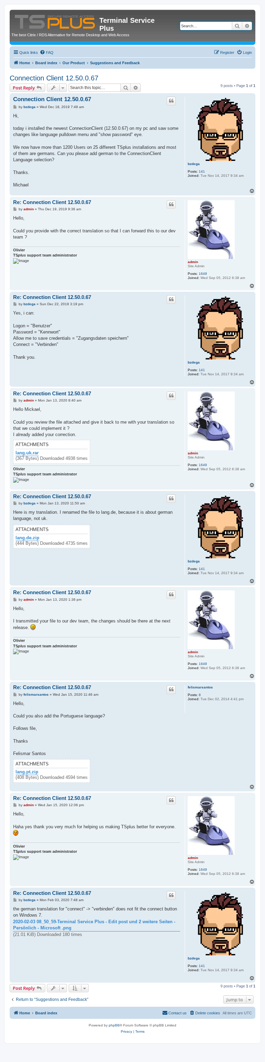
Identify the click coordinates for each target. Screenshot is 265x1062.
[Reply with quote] (171, 101)
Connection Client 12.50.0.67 (54, 78)
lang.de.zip (27, 537)
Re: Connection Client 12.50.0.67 (52, 202)
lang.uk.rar (27, 453)
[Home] (55, 20)
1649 (203, 274)
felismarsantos (200, 687)
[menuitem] (46, 52)
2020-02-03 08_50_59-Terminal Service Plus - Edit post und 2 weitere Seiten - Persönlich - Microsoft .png (94, 924)
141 (202, 171)
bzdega (194, 164)
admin (193, 262)
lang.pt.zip (27, 772)
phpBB (114, 1025)
